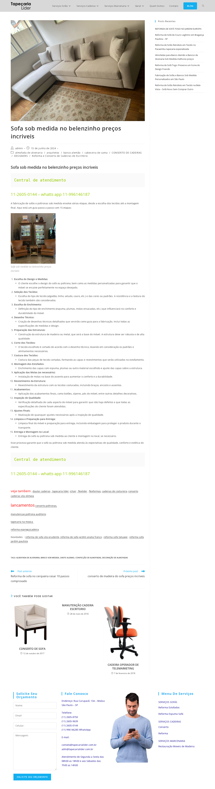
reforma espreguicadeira (25, 529)
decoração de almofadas (115, 557)
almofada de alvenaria (29, 152)
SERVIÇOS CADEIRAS (169, 721)
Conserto (163, 727)
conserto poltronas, (46, 505)
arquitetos (53, 152)
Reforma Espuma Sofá (170, 713)
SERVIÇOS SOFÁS (167, 702)
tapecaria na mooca (22, 521)
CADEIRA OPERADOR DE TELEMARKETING (123, 666)
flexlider (82, 491)
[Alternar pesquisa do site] (203, 6)
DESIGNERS (21, 155)
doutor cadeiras (41, 491)
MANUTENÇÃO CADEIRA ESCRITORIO (78, 607)
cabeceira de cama (96, 152)
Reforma (163, 733)
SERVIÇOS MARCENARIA (171, 741)
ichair (73, 491)
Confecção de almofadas (88, 557)
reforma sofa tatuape (115, 537)
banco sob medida (50, 557)
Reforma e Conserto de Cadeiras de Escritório (60, 155)
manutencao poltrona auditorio (28, 514)
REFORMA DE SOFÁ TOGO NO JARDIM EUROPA (178, 28)
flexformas (95, 491)
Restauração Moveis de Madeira (176, 746)
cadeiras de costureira (114, 491)
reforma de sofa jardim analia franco (81, 537)
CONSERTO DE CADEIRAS (127, 152)
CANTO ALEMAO (67, 557)
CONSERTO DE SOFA (32, 649)
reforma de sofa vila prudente (42, 537)
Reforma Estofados (169, 707)
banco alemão (71, 152)
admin (19, 148)
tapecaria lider (60, 491)
